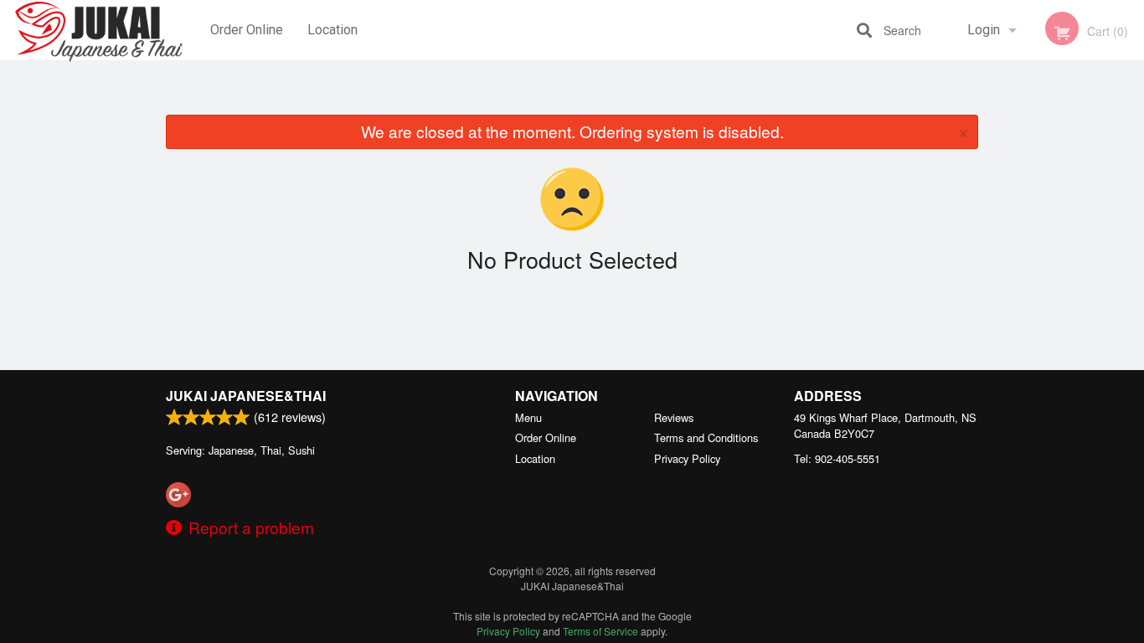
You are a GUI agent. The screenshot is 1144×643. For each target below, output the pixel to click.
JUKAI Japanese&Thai (246, 395)
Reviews (673, 417)
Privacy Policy (687, 458)
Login (983, 30)
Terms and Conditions (706, 437)
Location (332, 30)
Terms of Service (600, 631)
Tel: (837, 458)
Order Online (246, 30)
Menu (528, 417)
